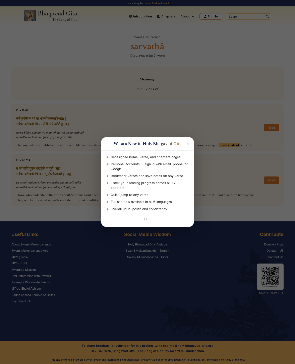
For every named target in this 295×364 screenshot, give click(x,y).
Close (147, 219)
